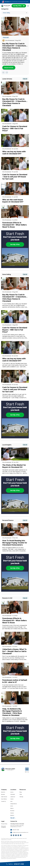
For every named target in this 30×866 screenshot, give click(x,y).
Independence (13, 803)
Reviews (3, 794)
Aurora (11, 792)
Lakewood (12, 796)
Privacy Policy (4, 823)
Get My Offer (17, 6)
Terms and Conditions (3, 827)
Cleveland (12, 794)
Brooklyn (12, 810)
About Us (3, 792)
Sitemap (21, 796)
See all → (13, 818)
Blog (21, 792)
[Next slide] (7, 72)
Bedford (12, 815)
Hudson (12, 813)
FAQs (21, 794)
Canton (11, 799)
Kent (11, 801)
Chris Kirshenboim (9, 40)
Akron (11, 806)
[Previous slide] (3, 72)
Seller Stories (4, 796)
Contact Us (3, 801)
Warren (11, 808)
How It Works (4, 799)
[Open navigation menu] (28, 6)
